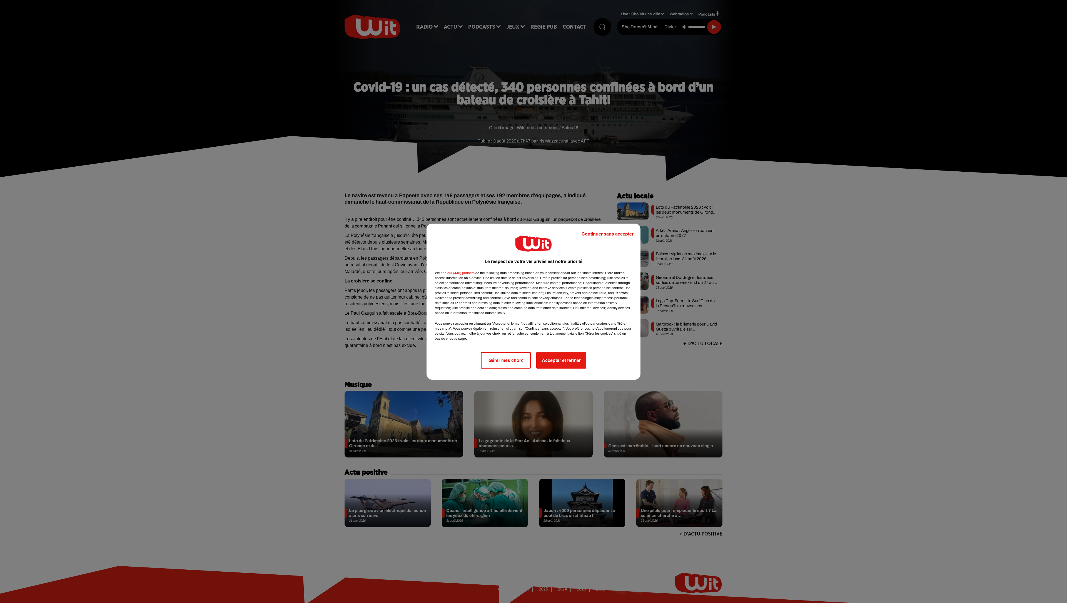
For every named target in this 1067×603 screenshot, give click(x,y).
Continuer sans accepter (608, 234)
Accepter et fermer (561, 360)
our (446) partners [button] (461, 272)
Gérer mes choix (505, 360)
